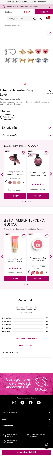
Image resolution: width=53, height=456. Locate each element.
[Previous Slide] (2, 174)
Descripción (9, 128)
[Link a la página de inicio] (2, 26)
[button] (8, 117)
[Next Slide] (51, 174)
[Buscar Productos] (34, 18)
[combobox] (22, 18)
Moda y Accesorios (13, 26)
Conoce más (9, 136)
